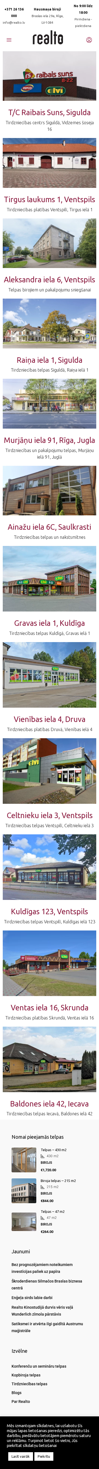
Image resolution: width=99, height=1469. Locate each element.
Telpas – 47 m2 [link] (53, 1211)
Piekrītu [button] (44, 1456)
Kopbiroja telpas (26, 1375)
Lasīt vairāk (21, 1456)
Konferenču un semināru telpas (39, 1366)
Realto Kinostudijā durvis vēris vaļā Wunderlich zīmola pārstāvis (42, 1310)
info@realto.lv (14, 22)
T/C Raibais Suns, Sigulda (49, 112)
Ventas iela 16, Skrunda (50, 1007)
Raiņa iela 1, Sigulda (49, 360)
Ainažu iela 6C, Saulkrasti (49, 527)
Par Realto (21, 1401)
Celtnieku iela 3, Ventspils (50, 815)
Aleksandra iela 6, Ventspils (49, 279)
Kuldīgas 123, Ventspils (49, 911)
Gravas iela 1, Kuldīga (49, 623)
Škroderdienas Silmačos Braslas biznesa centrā (47, 1284)
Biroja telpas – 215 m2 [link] (58, 1181)
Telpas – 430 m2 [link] (54, 1150)
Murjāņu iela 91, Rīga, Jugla (49, 440)
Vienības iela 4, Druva (50, 719)
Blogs (16, 1392)
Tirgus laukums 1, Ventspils (49, 199)
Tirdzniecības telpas (29, 1384)
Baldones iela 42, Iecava (49, 1103)
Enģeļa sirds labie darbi (32, 1297)
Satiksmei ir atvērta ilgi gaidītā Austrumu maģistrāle (47, 1327)
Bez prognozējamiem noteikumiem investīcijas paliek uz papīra (42, 1268)
